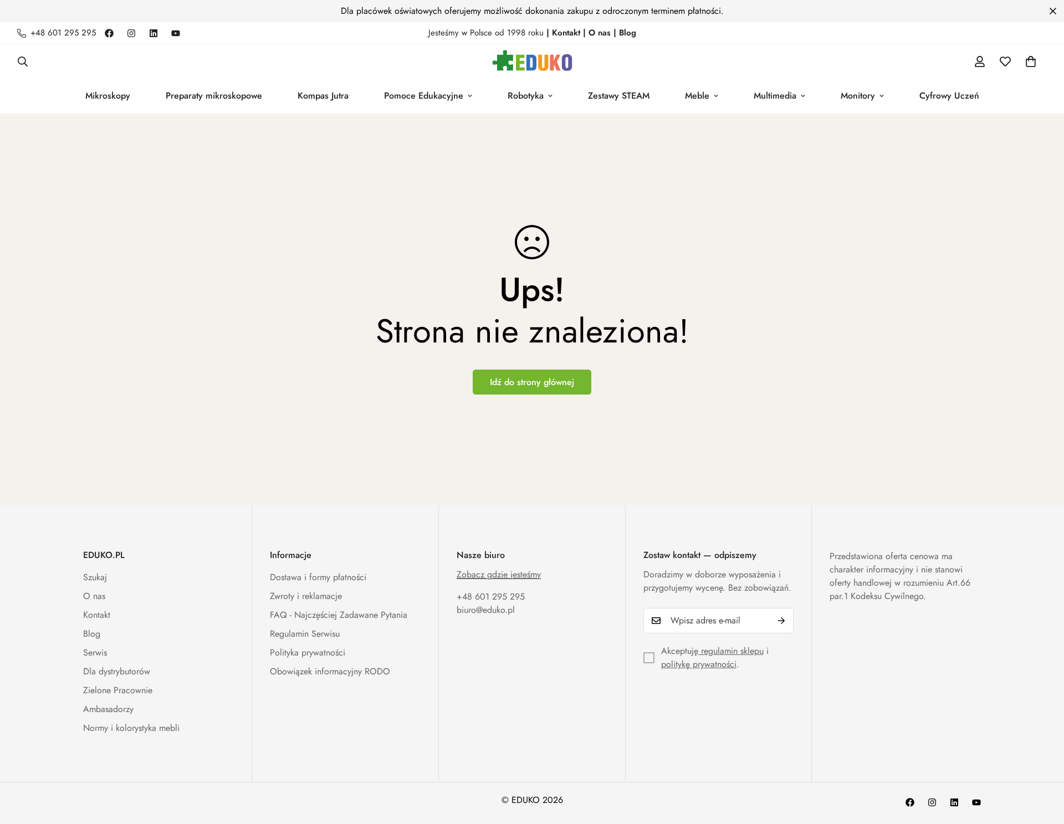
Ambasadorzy (108, 709)
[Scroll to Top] (1042, 763)
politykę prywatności (698, 664)
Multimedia (775, 95)
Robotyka (526, 95)
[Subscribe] (781, 620)
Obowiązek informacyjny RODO (330, 671)
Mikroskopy (107, 95)
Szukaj (95, 577)
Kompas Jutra (323, 95)
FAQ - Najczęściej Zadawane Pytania (338, 614)
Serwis (95, 652)
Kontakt (96, 614)
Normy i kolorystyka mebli (131, 727)
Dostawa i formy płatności (318, 577)
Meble (697, 95)
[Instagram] (131, 33)
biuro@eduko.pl (486, 609)
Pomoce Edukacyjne (423, 95)
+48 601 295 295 (491, 596)
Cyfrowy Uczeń (949, 95)
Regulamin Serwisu (305, 633)
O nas (94, 596)
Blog (91, 633)
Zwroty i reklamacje (306, 596)
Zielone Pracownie (117, 690)
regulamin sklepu (731, 650)
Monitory (858, 95)
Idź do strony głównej (532, 382)
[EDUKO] (532, 61)
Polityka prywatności (307, 652)
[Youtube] (175, 33)
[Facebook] (109, 33)
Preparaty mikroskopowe (214, 95)
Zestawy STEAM (618, 95)
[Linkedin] (153, 33)
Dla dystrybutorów (116, 671)
